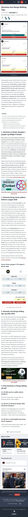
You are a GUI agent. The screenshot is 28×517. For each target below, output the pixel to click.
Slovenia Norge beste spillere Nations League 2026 (13, 118)
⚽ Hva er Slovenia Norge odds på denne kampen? (14, 125)
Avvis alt (11, 494)
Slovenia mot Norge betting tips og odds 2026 (12, 120)
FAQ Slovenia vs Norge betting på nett (10, 122)
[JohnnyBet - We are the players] (2, 2)
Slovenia (14, 514)
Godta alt (17, 494)
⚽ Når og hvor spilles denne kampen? (12, 124)
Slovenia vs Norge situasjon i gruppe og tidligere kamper (14, 116)
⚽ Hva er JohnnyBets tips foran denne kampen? (14, 127)
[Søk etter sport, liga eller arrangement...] (14, 2)
